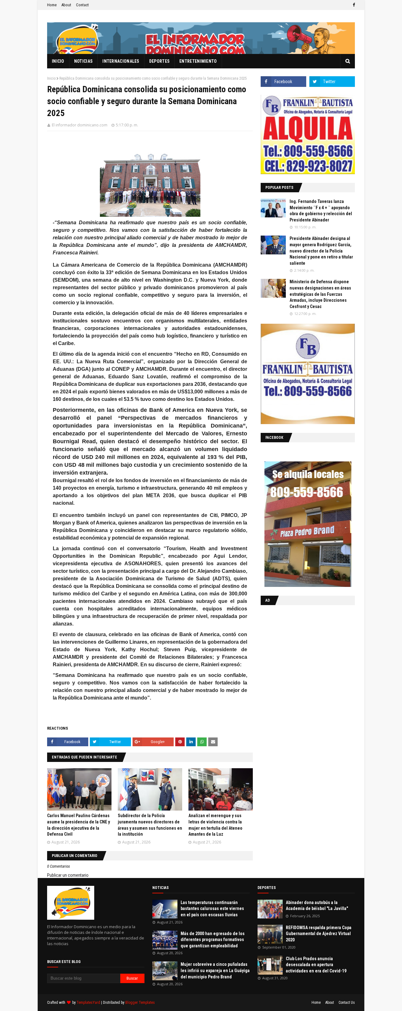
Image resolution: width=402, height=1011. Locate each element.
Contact (82, 5)
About (66, 5)
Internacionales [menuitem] (120, 61)
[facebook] (353, 5)
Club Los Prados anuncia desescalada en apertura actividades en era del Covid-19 (316, 964)
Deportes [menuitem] (159, 61)
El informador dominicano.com (79, 125)
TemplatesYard (88, 1002)
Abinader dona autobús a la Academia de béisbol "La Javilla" (317, 905)
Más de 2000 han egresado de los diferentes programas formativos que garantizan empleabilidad (213, 939)
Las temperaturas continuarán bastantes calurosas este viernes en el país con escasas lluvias (212, 908)
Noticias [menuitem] (83, 61)
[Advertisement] (300, 650)
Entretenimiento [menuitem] (198, 61)
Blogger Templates (140, 1002)
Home (52, 5)
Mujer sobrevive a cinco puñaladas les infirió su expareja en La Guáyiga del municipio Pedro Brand (215, 970)
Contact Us (347, 1002)
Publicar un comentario (68, 875)
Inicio (51, 78)
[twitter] (332, 81)
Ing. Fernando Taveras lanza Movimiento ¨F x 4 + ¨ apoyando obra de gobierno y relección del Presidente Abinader (321, 210)
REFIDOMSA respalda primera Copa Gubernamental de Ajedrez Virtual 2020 (318, 933)
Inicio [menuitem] (58, 61)
